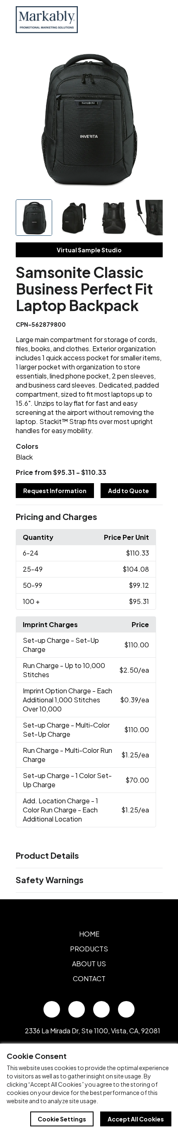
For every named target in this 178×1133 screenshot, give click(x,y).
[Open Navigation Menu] (153, 19)
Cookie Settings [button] (62, 1119)
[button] (89, 517)
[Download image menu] (151, 56)
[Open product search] (135, 19)
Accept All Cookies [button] (136, 1119)
